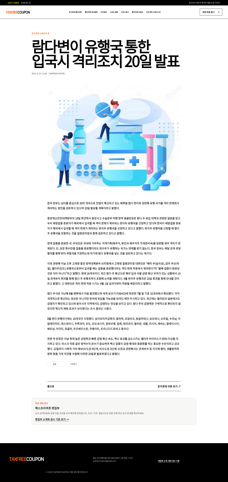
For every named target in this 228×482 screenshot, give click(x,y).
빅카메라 (104, 12)
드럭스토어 (125, 12)
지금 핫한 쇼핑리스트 (153, 12)
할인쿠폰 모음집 (137, 12)
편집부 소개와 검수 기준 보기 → (52, 419)
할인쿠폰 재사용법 (91, 12)
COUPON (18, 12)
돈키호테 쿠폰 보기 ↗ (169, 386)
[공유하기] (59, 364)
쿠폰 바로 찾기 (211, 12)
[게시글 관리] (63, 364)
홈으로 (50, 386)
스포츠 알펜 (114, 12)
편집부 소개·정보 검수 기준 (168, 460)
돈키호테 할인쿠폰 (75, 12)
